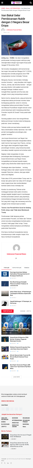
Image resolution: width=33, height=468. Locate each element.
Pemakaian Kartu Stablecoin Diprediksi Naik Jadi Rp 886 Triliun (15, 329)
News (7, 8)
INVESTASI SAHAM (15, 425)
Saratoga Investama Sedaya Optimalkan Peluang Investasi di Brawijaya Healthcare (19, 274)
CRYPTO (28, 311)
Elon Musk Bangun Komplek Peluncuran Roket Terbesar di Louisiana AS (19, 283)
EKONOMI (22, 311)
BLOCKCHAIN (5, 424)
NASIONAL (26, 424)
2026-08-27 (6, 332)
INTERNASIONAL (15, 8)
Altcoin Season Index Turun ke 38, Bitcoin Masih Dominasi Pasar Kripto (20, 356)
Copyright (3, 458)
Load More (16, 377)
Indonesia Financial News (14, 30)
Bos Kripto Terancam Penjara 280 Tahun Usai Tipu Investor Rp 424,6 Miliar (20, 366)
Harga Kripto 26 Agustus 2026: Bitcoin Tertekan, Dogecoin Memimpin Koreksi (19, 339)
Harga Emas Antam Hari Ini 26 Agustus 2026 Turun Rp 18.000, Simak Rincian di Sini (19, 444)
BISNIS (3, 422)
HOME (3, 8)
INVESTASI (15, 423)
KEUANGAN (26, 418)
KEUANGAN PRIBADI (26, 421)
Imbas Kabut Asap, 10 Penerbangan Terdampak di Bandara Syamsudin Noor (20, 293)
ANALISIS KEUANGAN (4, 418)
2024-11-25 (6, 32)
